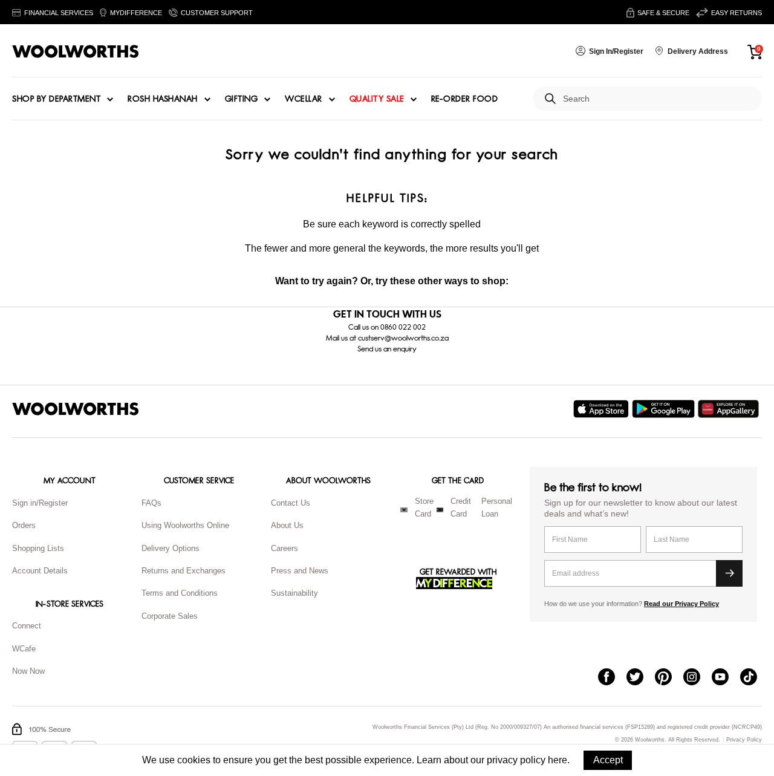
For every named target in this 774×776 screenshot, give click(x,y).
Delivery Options (170, 548)
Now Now (28, 671)
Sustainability (294, 593)
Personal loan (496, 507)
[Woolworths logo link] (75, 51)
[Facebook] (612, 678)
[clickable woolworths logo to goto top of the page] (75, 409)
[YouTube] (726, 678)
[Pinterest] (669, 678)
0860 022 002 (403, 327)
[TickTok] (754, 678)
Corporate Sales (169, 616)
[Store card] (404, 509)
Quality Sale (377, 99)
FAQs (151, 502)
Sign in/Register (40, 502)
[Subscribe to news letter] (729, 573)
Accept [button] (608, 760)
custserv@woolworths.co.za (403, 338)
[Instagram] (697, 678)
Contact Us (290, 502)
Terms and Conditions (179, 593)
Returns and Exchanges (183, 570)
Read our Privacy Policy (681, 603)
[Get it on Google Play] (665, 409)
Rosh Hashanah (163, 99)
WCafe (24, 648)
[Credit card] (440, 509)
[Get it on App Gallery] (730, 409)
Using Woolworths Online (185, 525)
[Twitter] (640, 678)
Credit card (460, 507)
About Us (287, 525)
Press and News (299, 570)
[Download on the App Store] (602, 409)
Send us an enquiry (387, 349)
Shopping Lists (38, 548)
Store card (424, 507)
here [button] (557, 760)
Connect (26, 625)
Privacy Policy (744, 740)
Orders (24, 525)
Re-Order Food (464, 99)
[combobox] (657, 99)
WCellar (303, 99)
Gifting (241, 99)
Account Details (40, 570)
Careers (284, 548)
